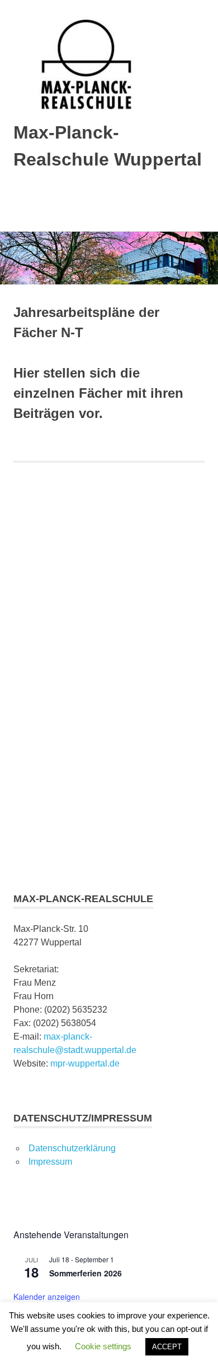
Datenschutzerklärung (72, 1148)
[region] (109, 673)
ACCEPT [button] (167, 1347)
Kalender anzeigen (46, 1296)
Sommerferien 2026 (85, 1273)
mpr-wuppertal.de (85, 1063)
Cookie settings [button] (103, 1346)
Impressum (50, 1161)
